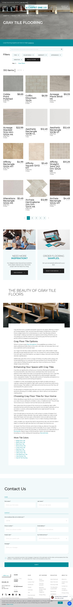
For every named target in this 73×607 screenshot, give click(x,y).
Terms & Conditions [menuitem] (64, 589)
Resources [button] (14, 6)
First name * (7, 501)
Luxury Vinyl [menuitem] (31, 582)
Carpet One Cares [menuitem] (65, 582)
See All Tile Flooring (21, 458)
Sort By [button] (19, 70)
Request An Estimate (64, 7)
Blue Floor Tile (20, 444)
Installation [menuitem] (53, 594)
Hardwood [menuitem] (30, 584)
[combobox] (35, 49)
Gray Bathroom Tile (21, 454)
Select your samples (52, 270)
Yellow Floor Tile (20, 452)
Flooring (13, 15)
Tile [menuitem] (29, 592)
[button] (50, 11)
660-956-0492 (24, 2)
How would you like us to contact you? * (14, 517)
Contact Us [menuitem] (64, 586)
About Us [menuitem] (64, 579)
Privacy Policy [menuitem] (65, 593)
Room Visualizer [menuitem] (41, 580)
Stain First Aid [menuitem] (54, 582)
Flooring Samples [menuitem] (41, 584)
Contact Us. (31, 43)
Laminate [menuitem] (30, 590)
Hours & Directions (53, 7)
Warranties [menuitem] (53, 591)
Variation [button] (17, 59)
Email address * (41, 525)
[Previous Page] (24, 218)
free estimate (44, 433)
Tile (19, 15)
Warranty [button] (41, 55)
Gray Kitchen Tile (21, 456)
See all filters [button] (31, 59)
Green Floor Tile (20, 447)
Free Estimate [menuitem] (31, 595)
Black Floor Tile (20, 442)
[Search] (61, 49)
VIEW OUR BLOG (18, 272)
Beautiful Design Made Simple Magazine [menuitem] (42, 590)
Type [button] (15, 55)
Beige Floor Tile (20, 440)
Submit (36, 564)
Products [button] (5, 6)
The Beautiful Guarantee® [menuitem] (53, 588)
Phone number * (8, 525)
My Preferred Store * (42, 534)
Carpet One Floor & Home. (12, 597)
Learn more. (9, 604)
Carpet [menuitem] (29, 587)
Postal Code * (7, 534)
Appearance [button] (55, 55)
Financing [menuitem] (30, 597)
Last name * (40, 501)
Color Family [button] (27, 55)
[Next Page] (48, 218)
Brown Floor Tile (21, 446)
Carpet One (6, 15)
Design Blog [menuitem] (42, 594)
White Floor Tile (20, 451)
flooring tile (17, 431)
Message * (7, 543)
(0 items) (55, 11)
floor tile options (31, 344)
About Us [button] (5, 10)
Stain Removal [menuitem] (54, 579)
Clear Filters (21, 63)
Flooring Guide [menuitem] (54, 584)
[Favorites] (52, 11)
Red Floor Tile (20, 449)
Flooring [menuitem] (30, 579)
